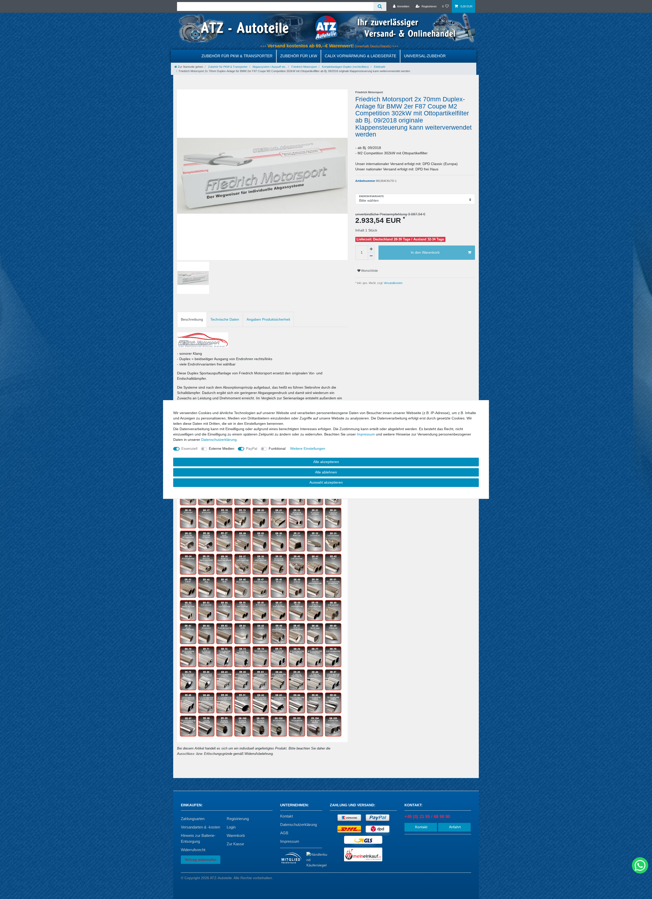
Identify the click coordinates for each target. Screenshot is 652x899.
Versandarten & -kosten (200, 827)
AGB (284, 833)
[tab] (192, 319)
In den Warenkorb (425, 252)
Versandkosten (392, 282)
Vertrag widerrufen (200, 859)
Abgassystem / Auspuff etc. (269, 66)
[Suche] (379, 6)
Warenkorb (236, 835)
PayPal (251, 448)
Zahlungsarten (193, 818)
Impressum (289, 841)
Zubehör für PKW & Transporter (237, 56)
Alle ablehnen (326, 472)
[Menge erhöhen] (371, 249)
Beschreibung (192, 319)
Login (231, 827)
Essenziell (189, 448)
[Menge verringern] (371, 256)
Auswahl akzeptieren (326, 482)
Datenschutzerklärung (298, 824)
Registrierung (238, 818)
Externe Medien (221, 448)
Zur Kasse (235, 844)
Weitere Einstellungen (307, 448)
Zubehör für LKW (298, 56)
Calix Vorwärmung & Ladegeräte (360, 56)
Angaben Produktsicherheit (268, 319)
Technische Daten (224, 319)
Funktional (277, 448)
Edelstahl (379, 66)
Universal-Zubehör (425, 56)
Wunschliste (369, 271)
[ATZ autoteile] (326, 27)
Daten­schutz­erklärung (219, 440)
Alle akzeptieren (326, 462)
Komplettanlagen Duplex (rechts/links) (345, 66)
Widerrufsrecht (193, 850)
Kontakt (286, 816)
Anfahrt (454, 827)
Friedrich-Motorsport (304, 66)
